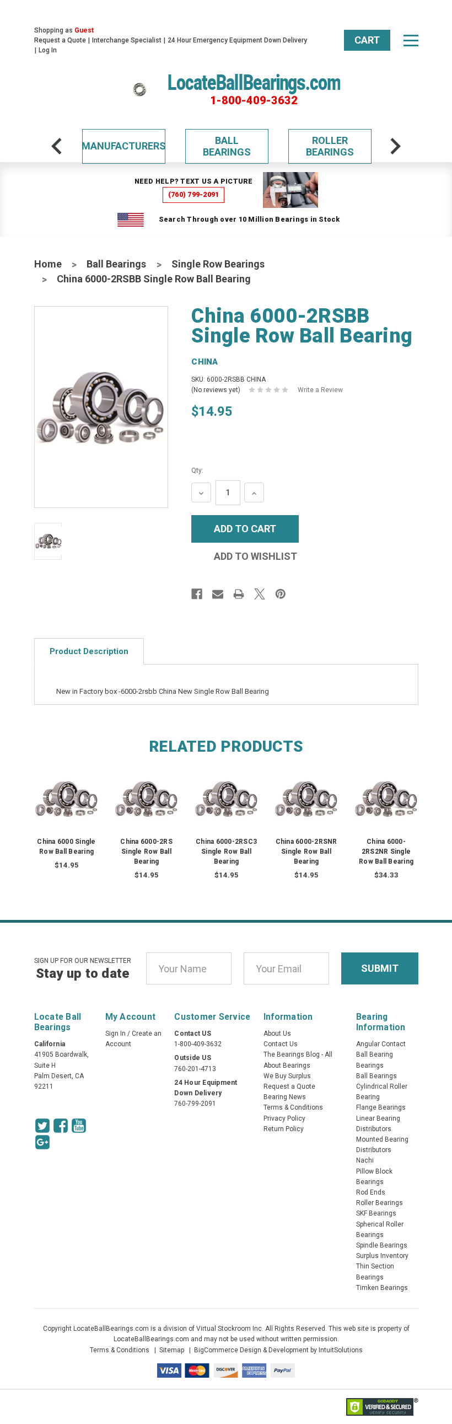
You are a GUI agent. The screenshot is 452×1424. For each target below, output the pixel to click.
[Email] (217, 593)
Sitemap (171, 1350)
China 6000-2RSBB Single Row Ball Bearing (154, 279)
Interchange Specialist (127, 40)
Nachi (365, 1160)
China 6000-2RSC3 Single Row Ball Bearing (226, 851)
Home (48, 264)
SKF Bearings (376, 1213)
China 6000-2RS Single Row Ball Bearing (146, 851)
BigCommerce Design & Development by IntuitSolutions (278, 1350)
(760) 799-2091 (193, 194)
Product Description (89, 651)
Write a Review (320, 390)
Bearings (370, 1065)
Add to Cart (67, 809)
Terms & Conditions (293, 1107)
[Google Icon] (42, 1142)
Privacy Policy (284, 1118)
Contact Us (280, 1044)
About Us (277, 1033)
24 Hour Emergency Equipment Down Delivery (237, 40)
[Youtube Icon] (79, 1125)
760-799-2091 (195, 1103)
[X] (259, 593)
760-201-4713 (195, 1069)
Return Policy (283, 1129)
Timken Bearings (382, 1288)
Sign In (115, 1033)
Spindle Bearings (381, 1245)
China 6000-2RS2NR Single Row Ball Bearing (386, 851)
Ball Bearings (227, 146)
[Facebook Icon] (60, 1125)
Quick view (66, 787)
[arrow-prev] (56, 146)
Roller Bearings (330, 146)
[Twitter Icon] (42, 1125)
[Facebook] (196, 593)
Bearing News (284, 1097)
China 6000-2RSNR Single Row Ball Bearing (306, 851)
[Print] (238, 593)
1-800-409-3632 (254, 100)
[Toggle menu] (411, 40)
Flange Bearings (381, 1107)
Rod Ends (370, 1192)
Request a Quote (60, 40)
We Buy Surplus (287, 1076)
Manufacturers (123, 146)
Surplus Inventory (382, 1256)
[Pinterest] (280, 593)
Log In (48, 50)
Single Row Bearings (218, 264)
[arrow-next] (395, 146)
